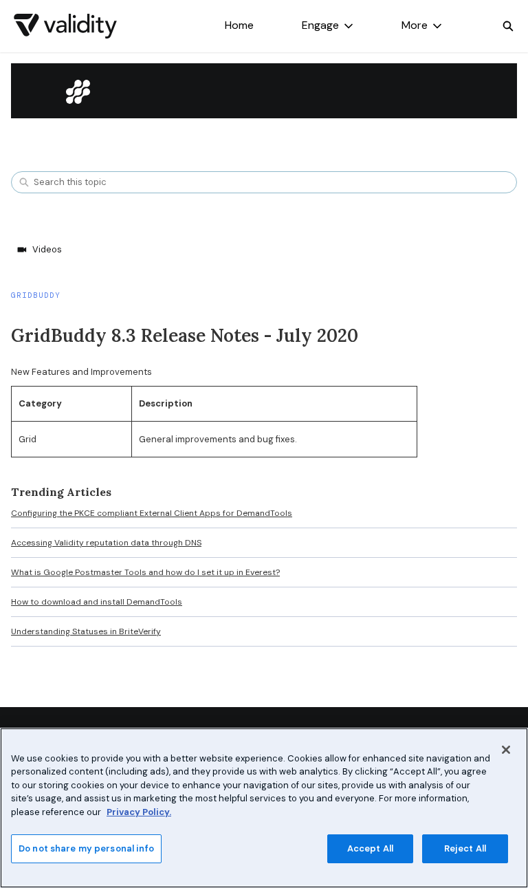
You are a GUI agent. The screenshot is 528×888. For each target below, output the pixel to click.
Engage (320, 25)
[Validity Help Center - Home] (65, 26)
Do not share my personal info (86, 848)
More (415, 25)
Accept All (370, 848)
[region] (264, 808)
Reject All (465, 848)
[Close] (506, 750)
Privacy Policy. (139, 812)
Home (239, 25)
